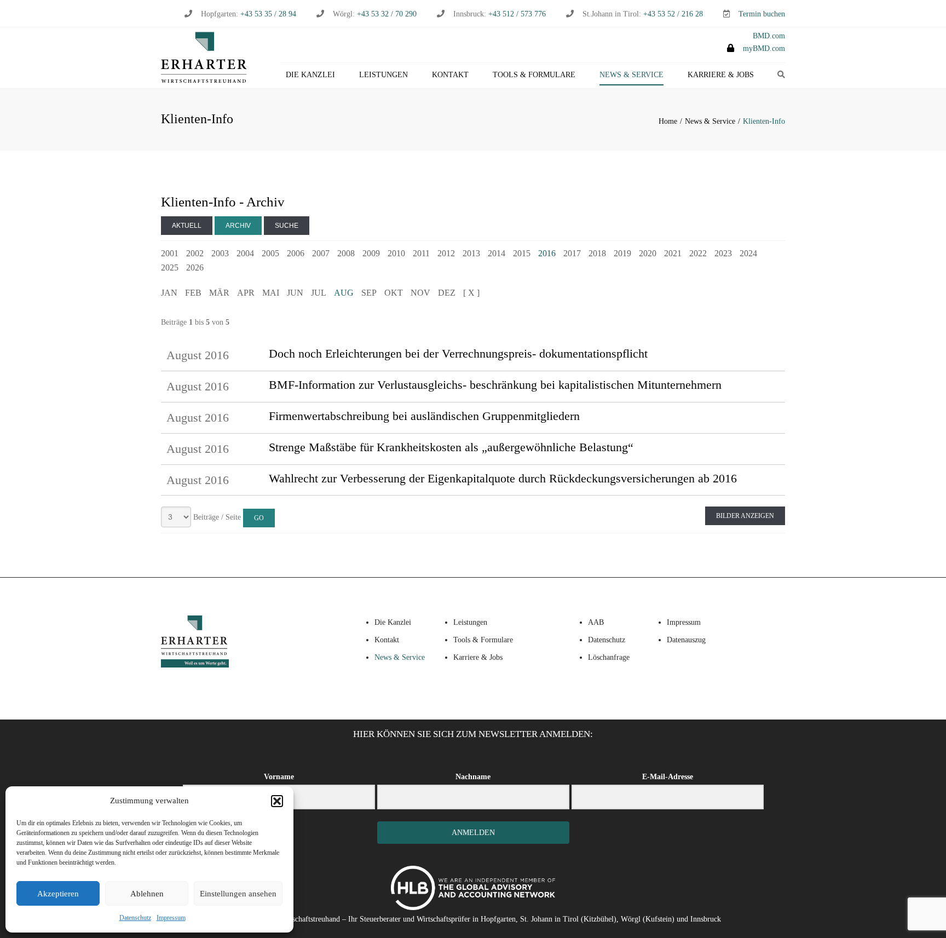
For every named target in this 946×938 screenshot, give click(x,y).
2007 (321, 253)
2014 (496, 253)
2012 (446, 253)
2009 (371, 253)
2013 (471, 253)
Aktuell (186, 225)
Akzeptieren (58, 893)
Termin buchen (762, 14)
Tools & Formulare (534, 75)
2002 (195, 253)
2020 (647, 253)
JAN (169, 292)
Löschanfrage (609, 657)
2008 (346, 253)
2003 (220, 253)
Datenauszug (686, 640)
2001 (169, 253)
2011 (421, 253)
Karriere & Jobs (721, 75)
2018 (597, 253)
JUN (295, 292)
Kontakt (450, 75)
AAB (596, 622)
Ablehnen (147, 893)
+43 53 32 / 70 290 (387, 14)
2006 (295, 253)
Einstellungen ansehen (238, 893)
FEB (193, 292)
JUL (318, 292)
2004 (245, 253)
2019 (622, 253)
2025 (169, 267)
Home (668, 121)
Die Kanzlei (310, 75)
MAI (270, 292)
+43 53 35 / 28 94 (267, 14)
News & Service (631, 75)
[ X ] (471, 292)
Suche (286, 225)
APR (246, 292)
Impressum (171, 918)
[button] (277, 801)
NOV (420, 292)
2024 (748, 253)
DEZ (446, 292)
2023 (723, 253)
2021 (673, 253)
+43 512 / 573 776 (517, 14)
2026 (195, 267)
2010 (396, 253)
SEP (369, 292)
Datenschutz (135, 918)
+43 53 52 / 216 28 (673, 14)
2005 (270, 253)
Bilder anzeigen (745, 516)
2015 (521, 253)
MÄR (219, 292)
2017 (572, 253)
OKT (393, 292)
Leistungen (383, 75)
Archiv (238, 225)
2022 (698, 253)
